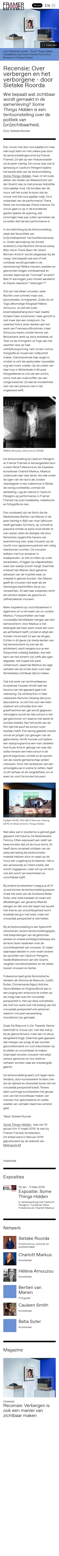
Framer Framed (13, 6)
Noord (37, 5)
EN (47, 5)
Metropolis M (12, 1145)
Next (54, 28)
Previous (4, 28)
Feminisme (9, 1161)
